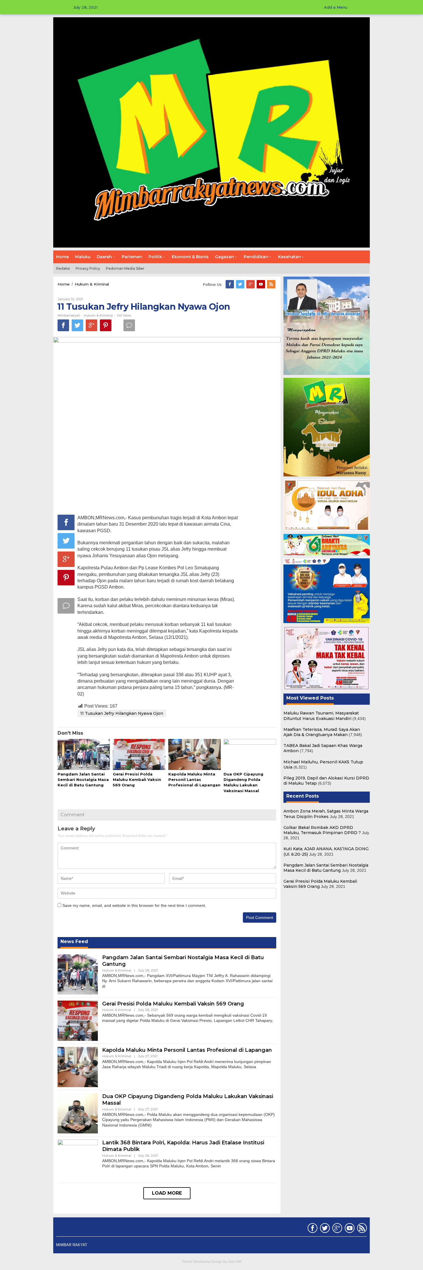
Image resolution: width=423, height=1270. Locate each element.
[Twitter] (240, 284)
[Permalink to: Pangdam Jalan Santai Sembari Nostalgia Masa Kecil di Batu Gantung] (84, 754)
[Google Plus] (251, 284)
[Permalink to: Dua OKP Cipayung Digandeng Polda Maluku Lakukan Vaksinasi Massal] (250, 754)
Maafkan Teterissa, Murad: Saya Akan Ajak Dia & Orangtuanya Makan (321, 732)
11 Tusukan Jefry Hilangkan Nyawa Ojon (121, 713)
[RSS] (271, 284)
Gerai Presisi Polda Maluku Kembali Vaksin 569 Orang (137, 779)
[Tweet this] (77, 325)
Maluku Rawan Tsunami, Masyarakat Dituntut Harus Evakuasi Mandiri (321, 715)
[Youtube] (261, 284)
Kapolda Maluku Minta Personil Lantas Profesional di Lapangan (194, 779)
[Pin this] (105, 325)
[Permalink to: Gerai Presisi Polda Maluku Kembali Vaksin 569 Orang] (139, 754)
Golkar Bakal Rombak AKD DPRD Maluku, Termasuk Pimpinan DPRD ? (322, 830)
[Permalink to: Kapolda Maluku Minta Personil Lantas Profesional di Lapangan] (194, 754)
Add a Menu (335, 7)
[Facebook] (230, 284)
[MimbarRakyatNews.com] (211, 132)
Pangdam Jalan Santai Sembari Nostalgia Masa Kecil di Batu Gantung (83, 779)
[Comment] (129, 325)
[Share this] (63, 325)
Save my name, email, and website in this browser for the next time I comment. (134, 905)
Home (64, 284)
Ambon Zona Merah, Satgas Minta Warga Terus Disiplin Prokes (325, 814)
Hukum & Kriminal (92, 284)
